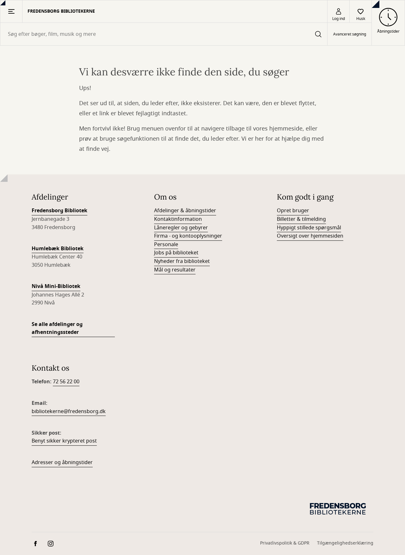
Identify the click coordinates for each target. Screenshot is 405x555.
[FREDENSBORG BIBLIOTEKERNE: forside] (338, 508)
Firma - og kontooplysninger (188, 236)
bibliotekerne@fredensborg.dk (69, 411)
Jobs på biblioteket (176, 253)
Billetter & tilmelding (301, 219)
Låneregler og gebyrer (181, 228)
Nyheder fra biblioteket (182, 261)
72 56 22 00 (66, 382)
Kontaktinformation (178, 219)
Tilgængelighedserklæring (345, 543)
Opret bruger (293, 210)
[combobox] (163, 34)
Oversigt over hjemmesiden (310, 236)
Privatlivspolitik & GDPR (284, 543)
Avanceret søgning (349, 34)
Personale (166, 244)
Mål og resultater (175, 270)
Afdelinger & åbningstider (185, 210)
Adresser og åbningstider (62, 462)
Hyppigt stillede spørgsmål (309, 228)
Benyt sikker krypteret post (64, 441)
